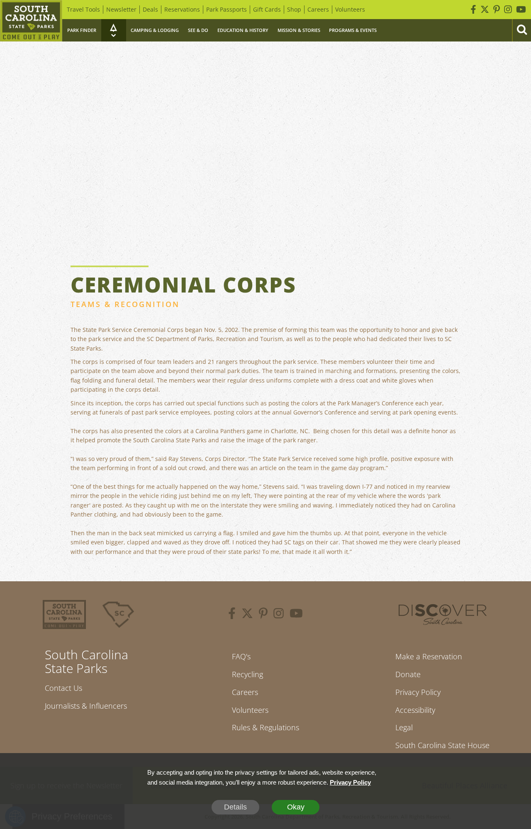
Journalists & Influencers (86, 706)
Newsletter (121, 9)
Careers (318, 9)
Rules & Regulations (265, 727)
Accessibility (415, 710)
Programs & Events (353, 30)
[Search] (521, 30)
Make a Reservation (428, 656)
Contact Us (63, 688)
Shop (294, 9)
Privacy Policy (418, 692)
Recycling (247, 674)
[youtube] (296, 614)
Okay (295, 807)
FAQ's (241, 656)
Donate (408, 674)
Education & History (242, 30)
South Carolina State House (442, 745)
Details (235, 807)
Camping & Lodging (155, 30)
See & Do (198, 30)
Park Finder (81, 30)
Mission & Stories (299, 30)
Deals (150, 9)
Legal (404, 727)
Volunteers (350, 9)
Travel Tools (83, 9)
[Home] (31, 20)
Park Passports (226, 9)
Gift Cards (267, 9)
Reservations (182, 9)
